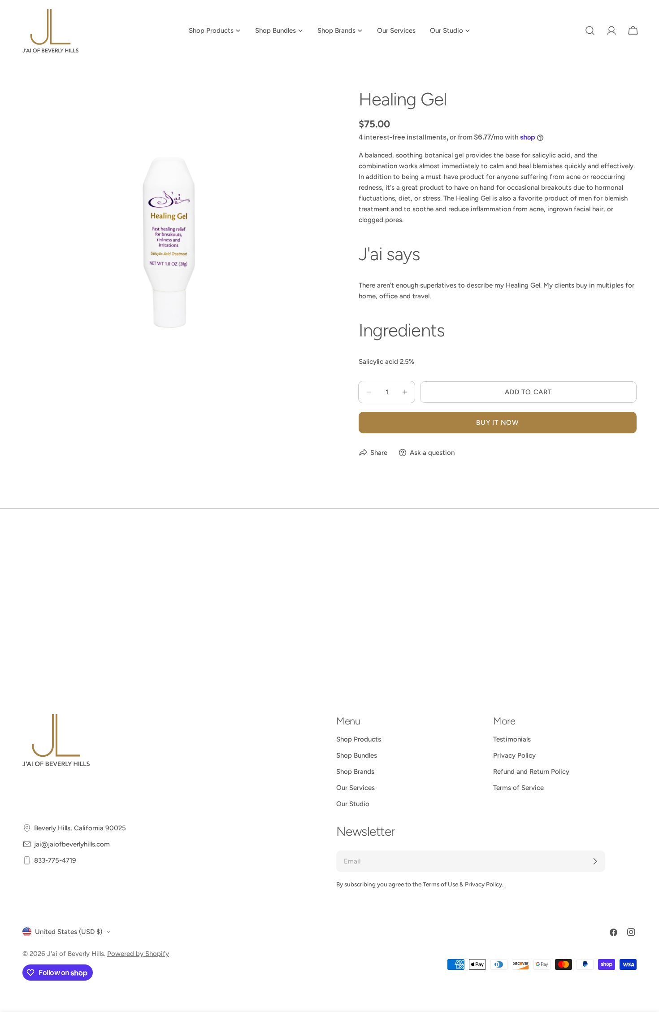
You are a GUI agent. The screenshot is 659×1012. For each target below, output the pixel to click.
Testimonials (512, 739)
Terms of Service (518, 788)
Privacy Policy (514, 755)
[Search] (590, 30)
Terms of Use (440, 884)
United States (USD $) (68, 932)
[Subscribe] (594, 861)
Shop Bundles (356, 755)
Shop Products (358, 739)
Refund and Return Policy (531, 772)
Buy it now (497, 423)
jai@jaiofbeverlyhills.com (72, 844)
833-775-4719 (55, 860)
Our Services (355, 788)
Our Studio (352, 804)
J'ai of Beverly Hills (75, 954)
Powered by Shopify (138, 954)
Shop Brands (355, 772)
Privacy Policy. (484, 884)
